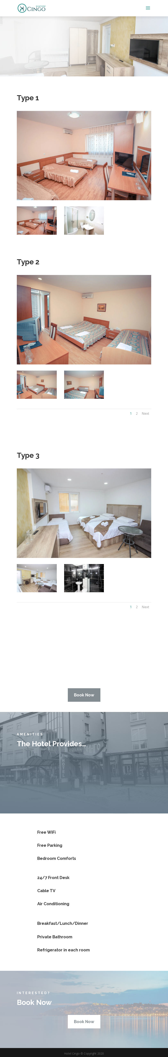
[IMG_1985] (37, 398)
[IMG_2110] (37, 591)
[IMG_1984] (84, 234)
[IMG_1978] (37, 234)
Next (145, 413)
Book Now (84, 695)
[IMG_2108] (84, 591)
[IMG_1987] (84, 398)
